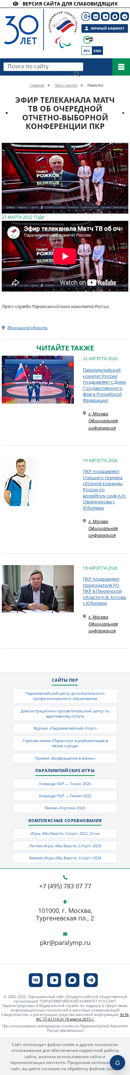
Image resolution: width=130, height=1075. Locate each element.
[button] (122, 149)
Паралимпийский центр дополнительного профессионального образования (65, 696)
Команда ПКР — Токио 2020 (65, 783)
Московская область (27, 328)
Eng (97, 50)
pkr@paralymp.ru (65, 943)
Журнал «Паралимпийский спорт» (65, 728)
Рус (87, 50)
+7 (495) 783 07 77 (65, 886)
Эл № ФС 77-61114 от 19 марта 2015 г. (82, 1017)
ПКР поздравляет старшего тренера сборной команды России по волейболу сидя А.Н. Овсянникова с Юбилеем (104, 489)
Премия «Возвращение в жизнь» (65, 758)
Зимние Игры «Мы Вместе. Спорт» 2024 (65, 857)
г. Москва (98, 414)
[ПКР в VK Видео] (105, 16)
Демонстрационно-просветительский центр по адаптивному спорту (65, 713)
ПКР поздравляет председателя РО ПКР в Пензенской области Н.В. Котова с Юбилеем (104, 591)
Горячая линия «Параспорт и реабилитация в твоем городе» (65, 743)
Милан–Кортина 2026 (65, 807)
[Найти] (77, 74)
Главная (37, 85)
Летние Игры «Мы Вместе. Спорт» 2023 (65, 845)
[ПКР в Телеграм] (124, 16)
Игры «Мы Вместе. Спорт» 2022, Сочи (65, 833)
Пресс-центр (65, 85)
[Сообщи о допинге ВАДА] (88, 40)
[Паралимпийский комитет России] (34, 24)
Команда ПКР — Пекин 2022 (65, 795)
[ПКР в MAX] (115, 16)
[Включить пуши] (117, 1062)
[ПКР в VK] (95, 16)
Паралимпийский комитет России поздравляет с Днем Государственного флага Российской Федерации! (104, 385)
